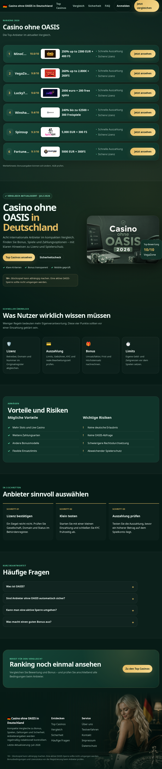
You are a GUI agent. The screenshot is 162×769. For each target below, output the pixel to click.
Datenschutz (89, 746)
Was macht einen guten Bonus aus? (28, 622)
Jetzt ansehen (143, 53)
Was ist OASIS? (15, 586)
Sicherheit (94, 6)
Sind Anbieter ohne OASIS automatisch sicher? (35, 598)
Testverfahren (90, 729)
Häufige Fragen (60, 740)
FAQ (107, 6)
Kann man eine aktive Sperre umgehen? (31, 610)
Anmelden (123, 6)
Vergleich (78, 6)
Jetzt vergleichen (144, 6)
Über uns (87, 724)
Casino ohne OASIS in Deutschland (28, 6)
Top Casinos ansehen (19, 257)
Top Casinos (61, 6)
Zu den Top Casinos (137, 668)
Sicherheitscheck (50, 257)
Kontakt (86, 735)
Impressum (89, 740)
